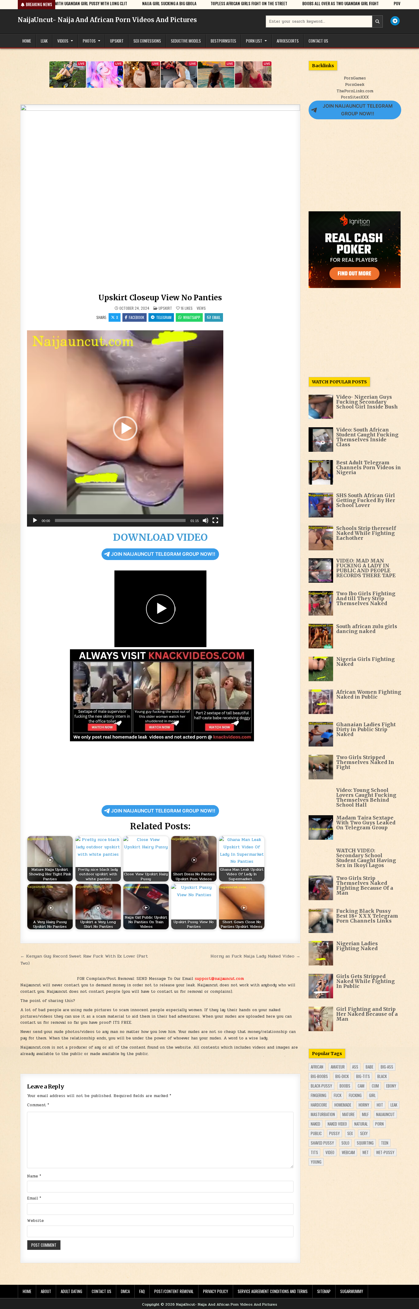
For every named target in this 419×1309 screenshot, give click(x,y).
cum (375, 1086)
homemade (342, 1105)
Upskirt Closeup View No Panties (160, 297)
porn (379, 1124)
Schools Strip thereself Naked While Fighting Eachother (366, 533)
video (329, 1152)
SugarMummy (351, 1291)
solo (345, 1143)
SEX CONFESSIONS (147, 41)
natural (361, 1124)
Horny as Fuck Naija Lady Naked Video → (255, 956)
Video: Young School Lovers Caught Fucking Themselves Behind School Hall (366, 797)
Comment (38, 1105)
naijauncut (385, 1114)
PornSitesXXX (355, 97)
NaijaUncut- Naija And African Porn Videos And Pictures (107, 20)
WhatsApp (191, 317)
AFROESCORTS (288, 41)
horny (364, 1105)
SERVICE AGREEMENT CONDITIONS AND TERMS (273, 1291)
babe (369, 1067)
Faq (142, 1291)
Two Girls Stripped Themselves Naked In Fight (365, 762)
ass (355, 1067)
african (317, 1067)
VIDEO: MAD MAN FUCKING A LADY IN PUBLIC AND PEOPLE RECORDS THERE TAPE (366, 568)
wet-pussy (385, 1152)
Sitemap (324, 1291)
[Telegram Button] (395, 20)
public (316, 1133)
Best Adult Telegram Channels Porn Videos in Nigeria (368, 467)
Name (34, 1176)
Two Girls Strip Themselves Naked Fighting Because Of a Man (364, 885)
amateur (338, 1067)
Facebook (136, 317)
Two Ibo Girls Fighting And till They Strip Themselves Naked (365, 598)
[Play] (35, 520)
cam (361, 1086)
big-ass (387, 1067)
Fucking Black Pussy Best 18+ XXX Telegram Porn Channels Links (367, 916)
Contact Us (318, 41)
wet (365, 1152)
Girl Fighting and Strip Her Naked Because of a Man (367, 1014)
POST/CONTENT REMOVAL (174, 1291)
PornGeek (354, 85)
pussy (334, 1133)
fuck (337, 1095)
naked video (337, 1124)
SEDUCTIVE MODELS (186, 41)
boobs (345, 1086)
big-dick (342, 1076)
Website (35, 1221)
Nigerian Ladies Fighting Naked (357, 945)
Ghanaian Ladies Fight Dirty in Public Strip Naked (366, 729)
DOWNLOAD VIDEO (160, 537)
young (316, 1162)
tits (314, 1152)
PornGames (355, 78)
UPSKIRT (117, 41)
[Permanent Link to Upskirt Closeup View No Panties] (160, 198)
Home (26, 41)
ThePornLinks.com (354, 91)
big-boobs (319, 1076)
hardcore (319, 1105)
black (382, 1076)
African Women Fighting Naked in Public (368, 694)
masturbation (323, 1114)
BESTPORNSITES (223, 41)
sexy (364, 1133)
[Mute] (205, 520)
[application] (125, 428)
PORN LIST (254, 41)
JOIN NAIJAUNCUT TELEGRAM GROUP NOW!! (163, 554)
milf (365, 1114)
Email (216, 317)
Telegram (163, 317)
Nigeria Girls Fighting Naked (365, 661)
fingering (318, 1095)
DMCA (125, 1291)
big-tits (363, 1076)
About (46, 1291)
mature (348, 1114)
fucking (355, 1095)
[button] (125, 428)
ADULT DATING (71, 1291)
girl (372, 1095)
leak (393, 1105)
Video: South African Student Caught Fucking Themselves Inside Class (367, 437)
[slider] (120, 520)
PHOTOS (89, 41)
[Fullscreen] (215, 520)
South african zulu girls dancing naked (366, 628)
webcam (348, 1152)
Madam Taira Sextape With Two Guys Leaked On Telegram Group (365, 823)
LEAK (44, 41)
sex (350, 1133)
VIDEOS (62, 41)
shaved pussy (322, 1143)
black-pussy (321, 1086)
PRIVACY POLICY (215, 1291)
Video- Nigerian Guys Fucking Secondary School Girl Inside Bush (367, 402)
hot (380, 1105)
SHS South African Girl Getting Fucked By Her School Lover (365, 500)
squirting (365, 1143)
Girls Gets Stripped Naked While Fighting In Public (365, 981)
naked (315, 1124)
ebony (391, 1086)
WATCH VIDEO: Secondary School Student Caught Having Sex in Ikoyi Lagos (366, 857)
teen (384, 1143)
